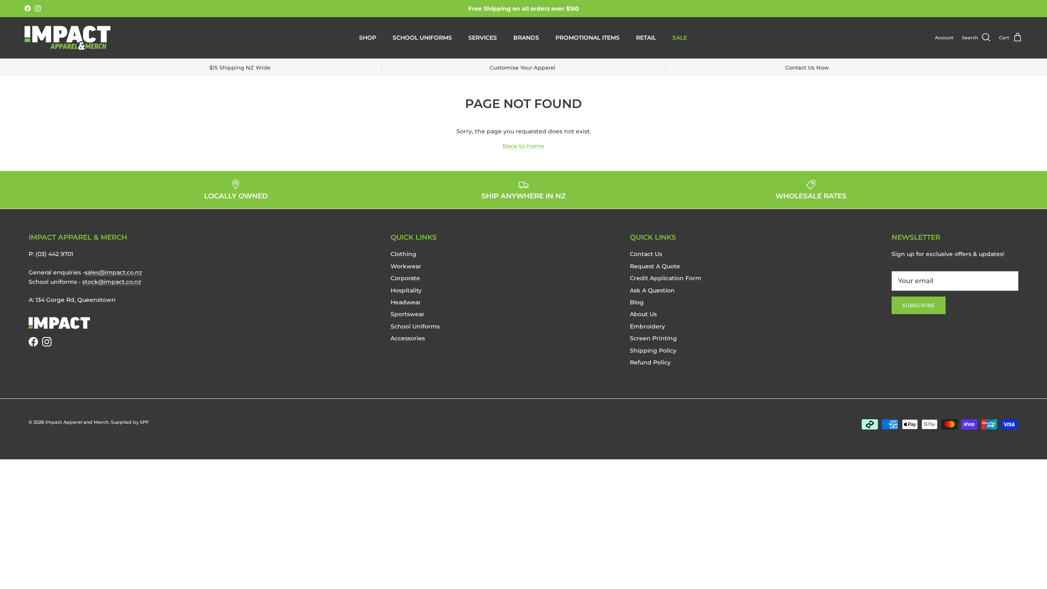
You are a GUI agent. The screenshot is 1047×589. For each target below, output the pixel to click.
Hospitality (406, 290)
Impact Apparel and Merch (76, 422)
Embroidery (647, 326)
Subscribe (918, 305)
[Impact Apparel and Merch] (67, 37)
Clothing (403, 254)
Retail (646, 37)
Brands (526, 37)
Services (482, 37)
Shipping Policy (653, 350)
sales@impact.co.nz (113, 272)
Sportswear (408, 314)
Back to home (523, 146)
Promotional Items (587, 37)
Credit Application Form (665, 278)
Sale (679, 37)
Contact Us (646, 254)
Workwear (406, 266)
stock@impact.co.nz (111, 282)
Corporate (405, 278)
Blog (637, 302)
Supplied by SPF (130, 422)
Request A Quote (655, 266)
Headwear (406, 302)
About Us (643, 314)
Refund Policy (650, 362)
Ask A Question (652, 290)
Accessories (408, 338)
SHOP (367, 37)
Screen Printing (653, 338)
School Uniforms (422, 37)
